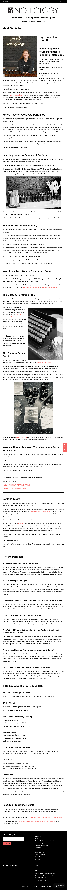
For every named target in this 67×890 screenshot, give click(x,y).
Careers (37, 850)
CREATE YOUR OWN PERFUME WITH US (16, 485)
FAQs (36, 838)
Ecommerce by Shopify (44, 886)
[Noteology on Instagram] (13, 866)
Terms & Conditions (40, 854)
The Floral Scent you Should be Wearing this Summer (45, 817)
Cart (63, 1)
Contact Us (38, 836)
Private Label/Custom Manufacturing (45, 840)
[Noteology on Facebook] (7, 866)
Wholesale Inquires (40, 843)
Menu (6, 1)
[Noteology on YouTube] (16, 866)
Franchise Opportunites (41, 845)
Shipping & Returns (40, 852)
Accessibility (38, 859)
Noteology (29, 886)
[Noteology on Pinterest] (10, 866)
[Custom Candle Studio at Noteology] (33, 433)
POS (34, 886)
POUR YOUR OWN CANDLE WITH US (15, 488)
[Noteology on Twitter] (4, 866)
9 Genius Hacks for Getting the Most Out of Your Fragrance (37, 821)
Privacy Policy (38, 857)
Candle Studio (46, 511)
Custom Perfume (21, 437)
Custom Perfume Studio (15, 95)
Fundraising (38, 847)
